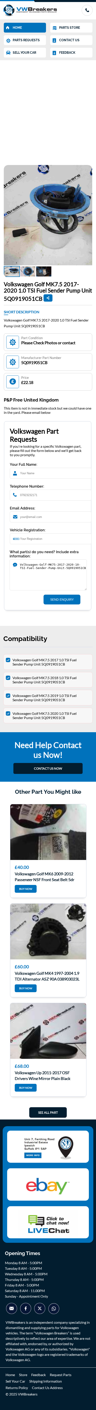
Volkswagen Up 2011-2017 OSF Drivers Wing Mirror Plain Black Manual (42, 1075)
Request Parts (60, 1375)
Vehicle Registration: (28, 530)
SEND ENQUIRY (62, 599)
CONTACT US (69, 40)
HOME (17, 27)
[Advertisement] (48, 110)
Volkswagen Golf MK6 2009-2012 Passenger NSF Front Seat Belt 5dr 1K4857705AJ (44, 876)
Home (10, 1375)
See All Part (48, 1112)
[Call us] (87, 14)
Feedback (38, 1375)
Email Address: (22, 508)
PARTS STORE (69, 27)
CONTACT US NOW (48, 768)
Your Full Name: (23, 464)
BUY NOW (25, 889)
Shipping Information (45, 1381)
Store (23, 1375)
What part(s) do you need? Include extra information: (44, 554)
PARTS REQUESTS (26, 40)
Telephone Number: (27, 486)
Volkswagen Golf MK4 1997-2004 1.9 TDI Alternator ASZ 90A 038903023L (47, 976)
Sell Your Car (15, 1381)
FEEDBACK (67, 52)
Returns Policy (17, 1387)
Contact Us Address (47, 1387)
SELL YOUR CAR (24, 52)
